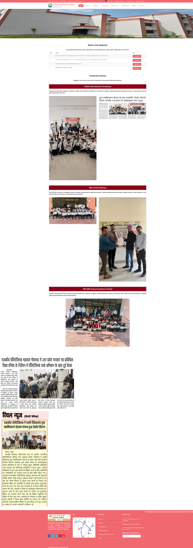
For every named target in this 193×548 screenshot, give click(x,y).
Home (81, 5)
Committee (105, 5)
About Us (87, 5)
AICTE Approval (102, 526)
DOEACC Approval (103, 530)
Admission (96, 5)
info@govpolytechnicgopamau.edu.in (131, 524)
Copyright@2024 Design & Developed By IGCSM (58, 547)
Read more (51, 531)
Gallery (134, 5)
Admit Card (109, 1)
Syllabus (101, 523)
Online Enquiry (129, 1)
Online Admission (119, 1)
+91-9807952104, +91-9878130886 (58, 1)
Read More (136, 56)
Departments (114, 5)
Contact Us (141, 5)
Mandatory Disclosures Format (106, 534)
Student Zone (125, 5)
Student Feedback (140, 1)
